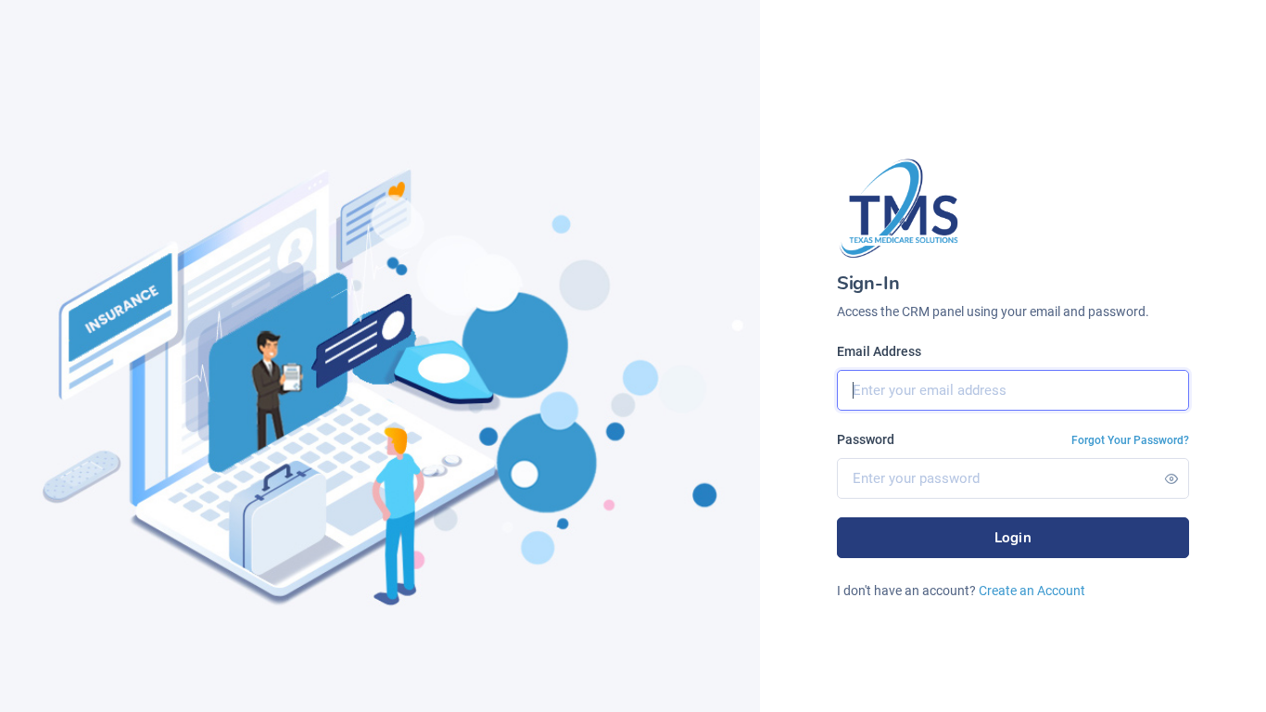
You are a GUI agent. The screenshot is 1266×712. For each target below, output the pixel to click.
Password (865, 439)
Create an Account (1032, 590)
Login (1013, 537)
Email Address (879, 351)
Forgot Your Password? (1130, 440)
